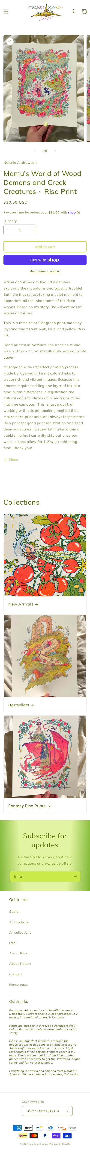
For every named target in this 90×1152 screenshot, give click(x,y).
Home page (18, 984)
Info (12, 943)
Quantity (10, 221)
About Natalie (20, 964)
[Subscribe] (75, 876)
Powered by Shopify (59, 1144)
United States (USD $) (43, 1111)
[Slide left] (35, 151)
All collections (20, 932)
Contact (15, 974)
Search (15, 911)
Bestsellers (18, 704)
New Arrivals (20, 604)
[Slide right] (55, 151)
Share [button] (13, 459)
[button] (6, 11)
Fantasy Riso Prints (26, 805)
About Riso (18, 953)
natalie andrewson (38, 1144)
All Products (19, 922)
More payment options (45, 271)
